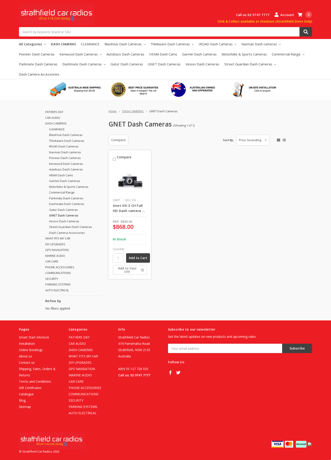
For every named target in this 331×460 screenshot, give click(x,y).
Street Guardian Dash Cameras (248, 64)
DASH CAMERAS (63, 44)
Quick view (130, 181)
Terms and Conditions (35, 381)
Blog (22, 400)
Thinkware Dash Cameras (170, 44)
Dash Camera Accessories (39, 74)
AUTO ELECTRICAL (57, 290)
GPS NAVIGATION (57, 250)
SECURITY (51, 279)
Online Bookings (31, 350)
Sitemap (25, 407)
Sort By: (228, 140)
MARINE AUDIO (55, 256)
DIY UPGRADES (55, 244)
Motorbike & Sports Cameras (244, 54)
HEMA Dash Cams (163, 54)
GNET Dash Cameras (164, 64)
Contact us (27, 362)
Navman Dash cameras (259, 44)
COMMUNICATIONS (58, 273)
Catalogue (26, 394)
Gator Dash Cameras (127, 64)
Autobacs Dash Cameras (125, 54)
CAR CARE (51, 261)
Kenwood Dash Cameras (79, 54)
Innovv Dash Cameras (202, 64)
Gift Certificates (30, 388)
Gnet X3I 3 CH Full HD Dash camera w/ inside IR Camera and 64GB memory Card (129, 208)
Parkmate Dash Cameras (38, 64)
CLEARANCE (90, 44)
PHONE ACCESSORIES (59, 267)
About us (25, 356)
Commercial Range (287, 54)
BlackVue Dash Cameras (123, 44)
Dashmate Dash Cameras (82, 64)
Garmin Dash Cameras (199, 54)
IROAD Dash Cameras (216, 44)
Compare (118, 140)
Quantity (119, 249)
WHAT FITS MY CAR (57, 238)
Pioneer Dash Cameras (36, 54)
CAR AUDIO (52, 118)
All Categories (31, 44)
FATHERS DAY (54, 112)
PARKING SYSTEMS (58, 284)
